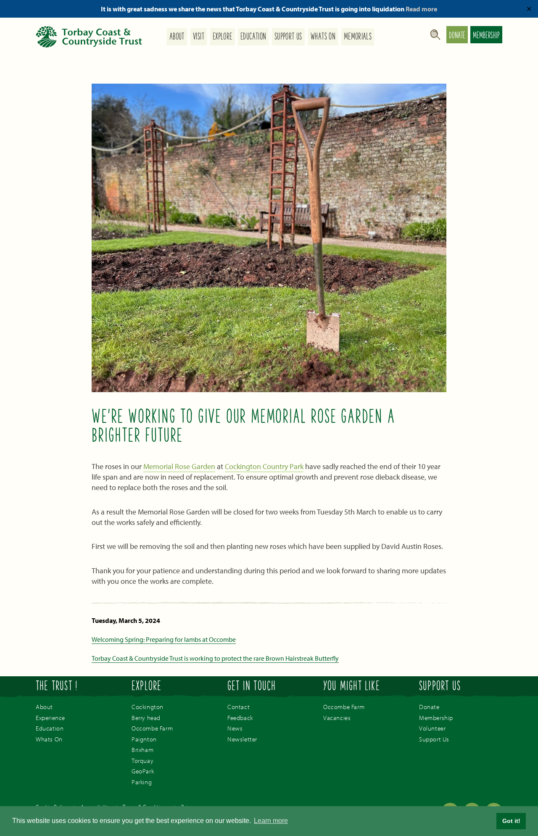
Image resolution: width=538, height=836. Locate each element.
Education (253, 37)
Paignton (144, 739)
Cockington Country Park (264, 466)
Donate (457, 36)
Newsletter (242, 739)
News (235, 728)
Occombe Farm (152, 728)
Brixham (142, 750)
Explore (222, 37)
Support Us (288, 37)
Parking (142, 782)
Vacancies (337, 718)
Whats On (323, 37)
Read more (421, 9)
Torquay (142, 761)
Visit (198, 37)
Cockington (148, 707)
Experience (50, 718)
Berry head (146, 718)
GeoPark (143, 771)
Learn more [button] (271, 820)
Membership (486, 36)
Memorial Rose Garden (179, 466)
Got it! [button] (511, 821)
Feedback (240, 718)
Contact (238, 707)
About (177, 37)
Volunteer (432, 728)
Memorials (358, 37)
